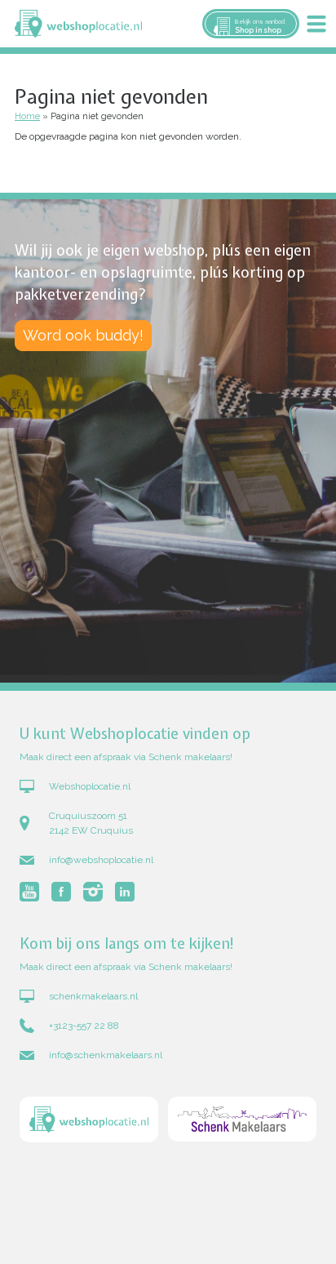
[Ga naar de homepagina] (89, 1121)
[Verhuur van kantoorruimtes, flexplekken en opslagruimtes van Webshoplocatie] (78, 24)
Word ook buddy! (83, 335)
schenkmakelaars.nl (93, 996)
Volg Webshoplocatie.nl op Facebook (61, 891)
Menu (316, 23)
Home (27, 116)
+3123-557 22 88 (84, 1025)
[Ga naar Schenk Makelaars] (242, 1121)
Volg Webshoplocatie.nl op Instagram (93, 891)
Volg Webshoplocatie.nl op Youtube (29, 891)
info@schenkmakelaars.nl (105, 1055)
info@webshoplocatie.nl (101, 860)
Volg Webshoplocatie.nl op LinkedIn (125, 891)
